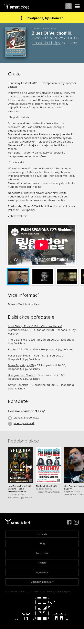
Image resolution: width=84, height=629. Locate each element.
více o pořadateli (24, 423)
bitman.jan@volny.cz (26, 417)
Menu (77, 6)
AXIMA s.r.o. (38, 591)
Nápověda (42, 553)
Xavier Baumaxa (18, 385)
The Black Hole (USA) (21, 339)
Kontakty (42, 534)
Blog (42, 543)
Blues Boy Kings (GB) (21, 365)
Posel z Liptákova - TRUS (23, 355)
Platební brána (55, 591)
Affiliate (42, 562)
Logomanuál (42, 572)
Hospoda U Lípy (46, 43)
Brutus (12, 349)
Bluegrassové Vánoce (21, 375)
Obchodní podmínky (42, 581)
